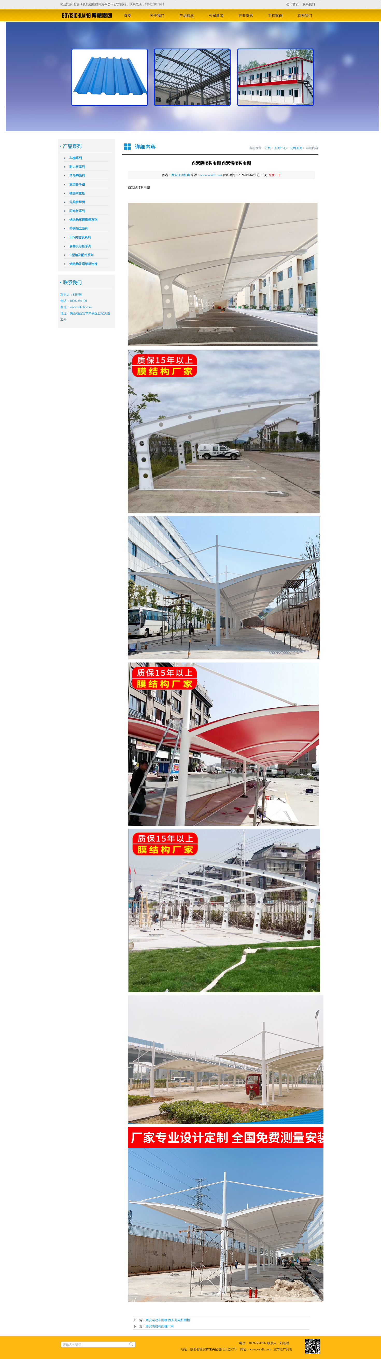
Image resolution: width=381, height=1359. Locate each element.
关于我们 (157, 16)
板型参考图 (77, 184)
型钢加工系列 (78, 228)
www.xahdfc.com (211, 175)
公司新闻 (216, 16)
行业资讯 (245, 16)
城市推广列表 (282, 1349)
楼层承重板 (77, 193)
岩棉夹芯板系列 (80, 246)
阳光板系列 (77, 211)
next (370, 82)
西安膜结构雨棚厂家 (160, 1326)
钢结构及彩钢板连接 (83, 264)
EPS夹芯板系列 (80, 237)
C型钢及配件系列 (81, 255)
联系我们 (308, 4)
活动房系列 (77, 175)
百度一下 (274, 175)
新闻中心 (280, 148)
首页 (127, 16)
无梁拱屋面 (77, 202)
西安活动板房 (180, 175)
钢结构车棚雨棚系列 (83, 220)
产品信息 (186, 16)
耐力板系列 (77, 167)
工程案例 (275, 16)
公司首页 (292, 4)
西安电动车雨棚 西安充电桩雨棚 (168, 1320)
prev (14, 82)
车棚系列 (75, 158)
